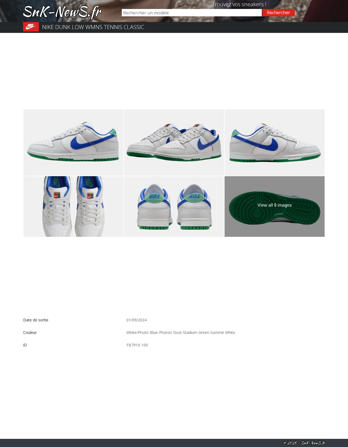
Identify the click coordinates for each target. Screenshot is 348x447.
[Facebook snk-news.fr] (206, 4)
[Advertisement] (174, 71)
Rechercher (278, 12)
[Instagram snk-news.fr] (210, 4)
